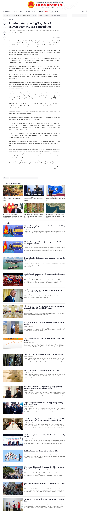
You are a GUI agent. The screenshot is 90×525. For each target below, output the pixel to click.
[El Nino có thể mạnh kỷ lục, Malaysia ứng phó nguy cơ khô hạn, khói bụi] (13, 327)
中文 (57, 7)
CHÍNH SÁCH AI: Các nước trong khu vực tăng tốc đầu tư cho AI (44, 354)
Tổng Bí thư (6, 177)
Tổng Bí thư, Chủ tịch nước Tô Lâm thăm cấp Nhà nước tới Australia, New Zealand (19, 15)
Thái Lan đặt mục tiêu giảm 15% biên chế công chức (41, 451)
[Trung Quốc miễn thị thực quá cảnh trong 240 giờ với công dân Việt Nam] (13, 263)
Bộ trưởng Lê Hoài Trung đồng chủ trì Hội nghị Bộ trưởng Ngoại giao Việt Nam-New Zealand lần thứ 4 (43, 387)
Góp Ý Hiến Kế (55, 11)
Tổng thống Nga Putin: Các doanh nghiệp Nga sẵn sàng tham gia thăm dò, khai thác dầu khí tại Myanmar (44, 307)
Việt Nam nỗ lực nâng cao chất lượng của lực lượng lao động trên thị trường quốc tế (55, 198)
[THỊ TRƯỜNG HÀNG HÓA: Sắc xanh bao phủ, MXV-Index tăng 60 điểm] (13, 344)
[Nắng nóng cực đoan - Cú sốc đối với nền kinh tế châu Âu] (13, 376)
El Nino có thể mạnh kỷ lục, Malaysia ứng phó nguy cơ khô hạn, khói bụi (44, 323)
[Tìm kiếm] (86, 11)
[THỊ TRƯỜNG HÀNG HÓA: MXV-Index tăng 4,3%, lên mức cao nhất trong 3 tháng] (13, 190)
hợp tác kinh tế (34, 177)
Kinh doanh (26, 342)
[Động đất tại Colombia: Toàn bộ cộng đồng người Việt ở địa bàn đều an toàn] (13, 488)
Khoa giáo (40, 11)
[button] (33, 15)
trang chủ (7, 11)
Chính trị (15, 11)
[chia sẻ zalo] (4, 24)
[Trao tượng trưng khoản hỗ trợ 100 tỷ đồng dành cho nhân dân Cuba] (13, 504)
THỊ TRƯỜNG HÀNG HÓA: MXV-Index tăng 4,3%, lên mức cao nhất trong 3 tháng (12, 198)
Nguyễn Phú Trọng (14, 177)
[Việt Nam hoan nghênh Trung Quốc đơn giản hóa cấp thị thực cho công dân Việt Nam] (13, 247)
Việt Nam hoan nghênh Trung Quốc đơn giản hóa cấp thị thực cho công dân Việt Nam (44, 243)
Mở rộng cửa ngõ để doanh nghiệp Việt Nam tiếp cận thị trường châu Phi (44, 436)
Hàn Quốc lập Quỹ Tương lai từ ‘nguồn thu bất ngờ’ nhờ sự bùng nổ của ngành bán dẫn (33, 198)
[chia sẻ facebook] (4, 20)
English (52, 7)
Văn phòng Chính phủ (56, 15)
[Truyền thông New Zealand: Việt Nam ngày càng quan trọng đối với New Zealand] (13, 408)
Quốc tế (47, 11)
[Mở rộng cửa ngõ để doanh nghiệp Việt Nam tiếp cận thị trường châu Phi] (13, 440)
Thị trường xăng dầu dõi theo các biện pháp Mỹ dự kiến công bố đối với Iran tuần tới (55, 216)
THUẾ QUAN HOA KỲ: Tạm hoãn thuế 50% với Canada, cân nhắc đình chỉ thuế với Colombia (43, 291)
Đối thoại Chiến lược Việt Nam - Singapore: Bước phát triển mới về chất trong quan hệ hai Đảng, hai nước (12, 216)
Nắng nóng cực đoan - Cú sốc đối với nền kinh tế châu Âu (42, 370)
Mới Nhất (82, 11)
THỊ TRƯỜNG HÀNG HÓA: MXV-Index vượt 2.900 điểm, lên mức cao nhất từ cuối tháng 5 (33, 216)
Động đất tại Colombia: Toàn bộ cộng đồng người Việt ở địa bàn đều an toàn (44, 484)
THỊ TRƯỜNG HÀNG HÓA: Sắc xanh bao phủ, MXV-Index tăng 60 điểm (44, 339)
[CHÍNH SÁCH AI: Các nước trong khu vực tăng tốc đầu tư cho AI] (13, 360)
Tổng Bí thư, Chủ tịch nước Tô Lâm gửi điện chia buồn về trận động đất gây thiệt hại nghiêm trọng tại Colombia (44, 468)
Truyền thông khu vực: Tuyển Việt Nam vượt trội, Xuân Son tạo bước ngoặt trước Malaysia (44, 275)
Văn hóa (27, 11)
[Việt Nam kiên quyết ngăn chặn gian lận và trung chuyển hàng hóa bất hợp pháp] (13, 231)
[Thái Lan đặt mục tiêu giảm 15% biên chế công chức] (13, 456)
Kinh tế (21, 11)
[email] (63, 15)
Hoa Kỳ (27, 177)
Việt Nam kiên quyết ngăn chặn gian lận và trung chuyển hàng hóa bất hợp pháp (44, 226)
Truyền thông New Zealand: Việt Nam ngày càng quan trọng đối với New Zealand (43, 403)
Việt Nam (22, 177)
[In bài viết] (4, 34)
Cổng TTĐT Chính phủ (44, 15)
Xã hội (33, 11)
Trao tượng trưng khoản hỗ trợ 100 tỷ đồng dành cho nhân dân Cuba (44, 500)
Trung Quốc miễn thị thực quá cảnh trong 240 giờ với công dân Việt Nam (44, 259)
